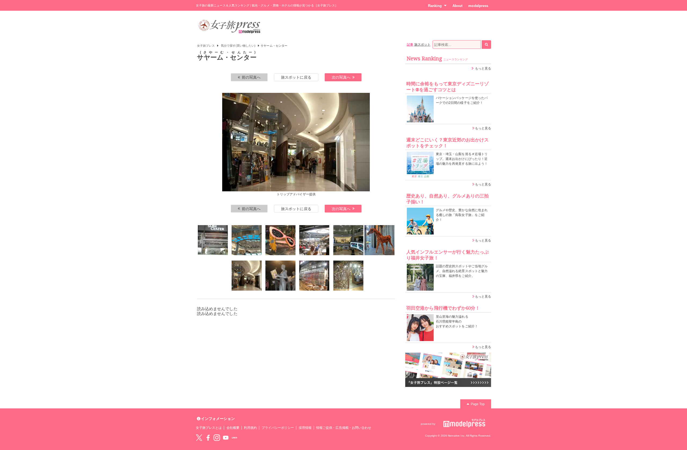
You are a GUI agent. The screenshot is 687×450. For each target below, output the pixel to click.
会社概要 (232, 428)
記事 (410, 44)
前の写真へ (251, 77)
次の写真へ (341, 77)
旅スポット (422, 44)
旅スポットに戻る (296, 77)
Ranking (435, 6)
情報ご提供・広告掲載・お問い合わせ (343, 428)
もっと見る (483, 68)
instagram (217, 437)
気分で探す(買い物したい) (238, 45)
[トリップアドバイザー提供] (213, 240)
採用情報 (305, 428)
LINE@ (234, 437)
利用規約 (250, 428)
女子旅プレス (206, 45)
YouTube (225, 437)
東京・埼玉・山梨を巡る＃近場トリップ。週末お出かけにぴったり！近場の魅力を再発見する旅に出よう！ (462, 159)
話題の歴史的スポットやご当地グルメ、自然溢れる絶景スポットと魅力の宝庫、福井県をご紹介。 (462, 271)
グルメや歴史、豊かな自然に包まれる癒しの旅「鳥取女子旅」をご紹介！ (462, 215)
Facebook (208, 437)
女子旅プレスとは (209, 428)
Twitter (199, 437)
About (457, 6)
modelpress (478, 6)
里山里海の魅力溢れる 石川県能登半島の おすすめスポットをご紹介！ (457, 321)
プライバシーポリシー (278, 428)
